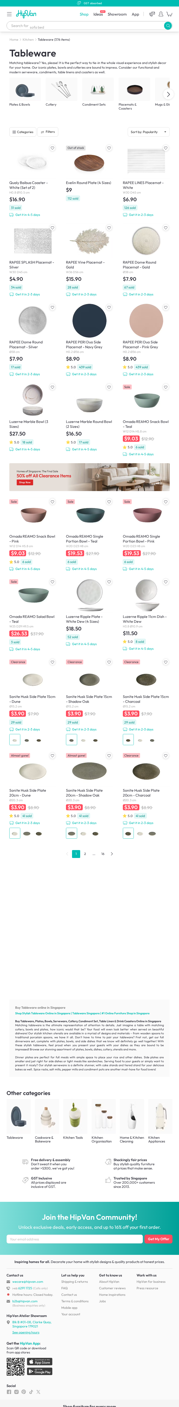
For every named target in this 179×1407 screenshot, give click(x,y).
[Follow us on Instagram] (16, 1392)
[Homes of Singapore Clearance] (89, 477)
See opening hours (25, 1332)
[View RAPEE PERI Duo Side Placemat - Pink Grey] (146, 339)
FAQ (64, 1288)
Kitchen (28, 39)
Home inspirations (112, 1295)
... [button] (94, 854)
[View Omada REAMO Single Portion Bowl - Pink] (146, 534)
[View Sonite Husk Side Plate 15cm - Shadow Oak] (89, 701)
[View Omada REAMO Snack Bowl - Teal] (146, 420)
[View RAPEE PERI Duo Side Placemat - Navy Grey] (89, 339)
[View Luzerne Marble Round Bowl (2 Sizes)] (89, 417)
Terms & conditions (75, 1301)
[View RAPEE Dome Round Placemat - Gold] (146, 260)
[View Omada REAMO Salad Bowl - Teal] (32, 615)
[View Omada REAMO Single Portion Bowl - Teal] (89, 534)
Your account (70, 1314)
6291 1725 (22, 1288)
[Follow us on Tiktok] (31, 1392)
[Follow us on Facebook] (9, 1392)
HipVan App (29, 1343)
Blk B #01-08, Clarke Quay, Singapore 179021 (32, 1324)
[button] (9, 14)
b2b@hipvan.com (25, 1301)
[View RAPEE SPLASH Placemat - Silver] (32, 260)
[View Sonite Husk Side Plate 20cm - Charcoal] (146, 795)
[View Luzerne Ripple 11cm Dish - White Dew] (146, 614)
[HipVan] (26, 14)
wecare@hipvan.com (27, 1282)
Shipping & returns (74, 1282)
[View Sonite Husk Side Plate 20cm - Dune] (32, 795)
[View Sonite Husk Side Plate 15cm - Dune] (32, 701)
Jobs (102, 1301)
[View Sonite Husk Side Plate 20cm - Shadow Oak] (89, 795)
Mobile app (69, 1308)
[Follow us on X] (38, 1392)
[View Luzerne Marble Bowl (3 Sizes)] (32, 417)
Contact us (69, 1295)
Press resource (147, 1288)
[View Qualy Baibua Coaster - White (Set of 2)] (32, 180)
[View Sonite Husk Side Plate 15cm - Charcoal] (146, 701)
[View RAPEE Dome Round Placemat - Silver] (32, 339)
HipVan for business (151, 1282)
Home (14, 39)
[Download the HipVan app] (30, 1367)
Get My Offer (158, 1239)
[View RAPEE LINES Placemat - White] (146, 180)
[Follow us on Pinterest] (23, 1392)
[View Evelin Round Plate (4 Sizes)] (89, 172)
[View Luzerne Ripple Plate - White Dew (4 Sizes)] (89, 612)
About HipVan (109, 1282)
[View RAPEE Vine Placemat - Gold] (89, 260)
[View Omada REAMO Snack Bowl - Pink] (32, 534)
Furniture (120, 1013)
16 (102, 854)
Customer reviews (112, 1288)
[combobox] (89, 25)
